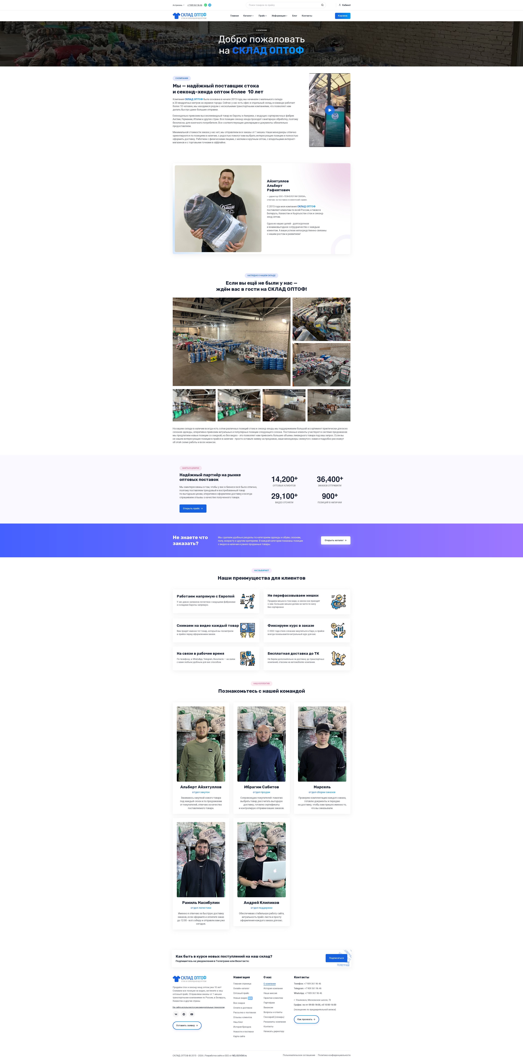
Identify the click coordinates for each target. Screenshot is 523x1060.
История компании (273, 988)
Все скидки (239, 1003)
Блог (294, 15)
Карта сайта (239, 1036)
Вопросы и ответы (273, 1012)
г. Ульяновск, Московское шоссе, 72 (312, 1000)
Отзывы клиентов (242, 1017)
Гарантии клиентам (273, 998)
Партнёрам (269, 1002)
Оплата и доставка (242, 1007)
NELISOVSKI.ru (239, 1055)
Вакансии (268, 1007)
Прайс (262, 15)
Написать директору (274, 1031)
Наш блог (238, 1022)
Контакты (307, 15)
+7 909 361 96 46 (312, 983)
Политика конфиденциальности (334, 1055)
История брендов (242, 1027)
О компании (270, 983)
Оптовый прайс (241, 993)
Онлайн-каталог (241, 988)
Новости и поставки (243, 1031)
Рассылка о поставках (244, 1012)
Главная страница (242, 983)
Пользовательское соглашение (299, 1055)
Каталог (247, 15)
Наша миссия (270, 993)
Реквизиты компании (275, 1022)
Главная (234, 15)
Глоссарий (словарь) (274, 1017)
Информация (278, 15)
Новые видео (240, 998)
